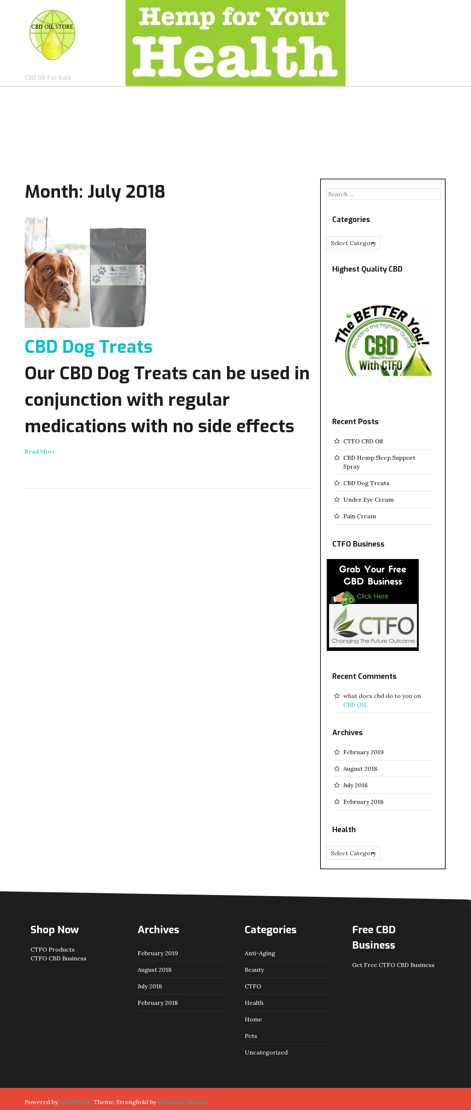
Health (254, 1002)
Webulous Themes (182, 1102)
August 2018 (360, 768)
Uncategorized (266, 1052)
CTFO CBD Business (58, 958)
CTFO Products (53, 949)
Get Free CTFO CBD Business (393, 964)
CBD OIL (355, 704)
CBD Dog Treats (89, 347)
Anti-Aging (260, 953)
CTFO (253, 986)
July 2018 (355, 785)
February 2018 (363, 801)
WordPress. (75, 1102)
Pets (251, 1035)
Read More (40, 451)
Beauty (254, 969)
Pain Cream (359, 516)
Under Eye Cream (368, 499)
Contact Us (420, 22)
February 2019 (363, 752)
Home (253, 1019)
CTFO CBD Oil (363, 441)
